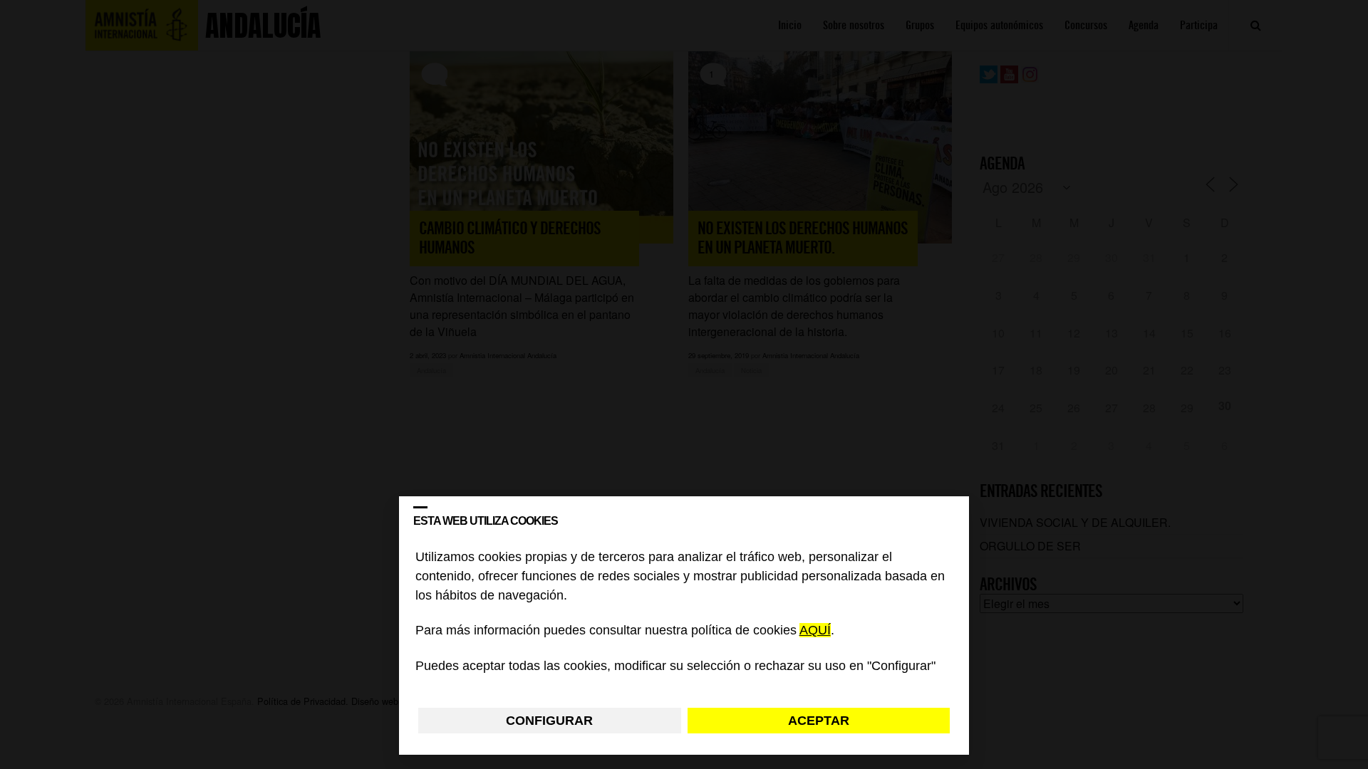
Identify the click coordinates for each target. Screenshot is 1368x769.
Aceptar (818, 720)
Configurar (549, 720)
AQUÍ (815, 631)
